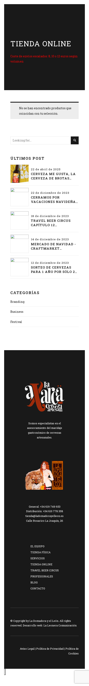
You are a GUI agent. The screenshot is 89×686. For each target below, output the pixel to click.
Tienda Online (41, 564)
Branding (17, 302)
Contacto (37, 588)
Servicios (37, 558)
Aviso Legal (27, 648)
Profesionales (41, 576)
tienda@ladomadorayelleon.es (44, 516)
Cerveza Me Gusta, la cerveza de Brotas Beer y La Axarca (53, 176)
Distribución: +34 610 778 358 (44, 511)
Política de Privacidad (50, 648)
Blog (34, 582)
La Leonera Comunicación (60, 625)
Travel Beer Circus (44, 570)
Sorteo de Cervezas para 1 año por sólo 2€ (54, 269)
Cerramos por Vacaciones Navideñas (54, 199)
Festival (16, 322)
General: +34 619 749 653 (44, 506)
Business (16, 312)
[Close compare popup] (5, 672)
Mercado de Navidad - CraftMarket (53, 246)
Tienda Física (40, 552)
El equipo (37, 546)
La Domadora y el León (43, 620)
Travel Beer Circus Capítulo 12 (51, 222)
